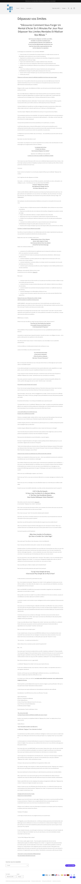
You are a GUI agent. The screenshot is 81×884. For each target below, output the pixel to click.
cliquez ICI (35, 272)
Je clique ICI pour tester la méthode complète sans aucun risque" (32, 714)
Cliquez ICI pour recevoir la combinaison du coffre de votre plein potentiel (34, 453)
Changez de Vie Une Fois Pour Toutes (26, 793)
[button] (23, 8)
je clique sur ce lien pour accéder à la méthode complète (40, 155)
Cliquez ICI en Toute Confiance (25, 795)
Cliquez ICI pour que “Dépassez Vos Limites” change (29, 298)
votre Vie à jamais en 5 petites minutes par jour (28, 299)
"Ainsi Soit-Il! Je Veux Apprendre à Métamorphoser (29, 853)
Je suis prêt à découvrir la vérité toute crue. (27, 411)
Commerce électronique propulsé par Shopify (22, 881)
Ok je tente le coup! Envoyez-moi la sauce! (27, 384)
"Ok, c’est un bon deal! (23, 713)
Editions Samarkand (11, 881)
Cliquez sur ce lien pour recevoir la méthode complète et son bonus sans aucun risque (37, 77)
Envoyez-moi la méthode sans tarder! (26, 413)
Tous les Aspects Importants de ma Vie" (27, 855)
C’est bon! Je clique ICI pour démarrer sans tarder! (29, 228)
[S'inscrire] (27, 865)
